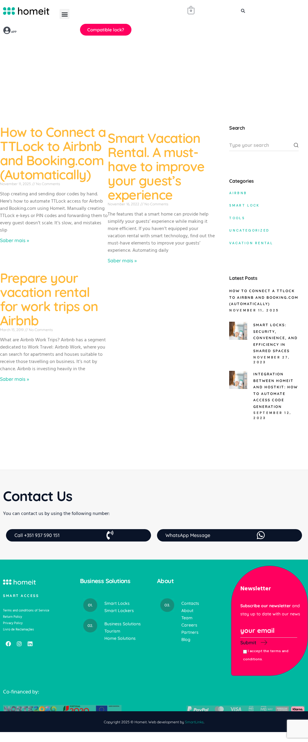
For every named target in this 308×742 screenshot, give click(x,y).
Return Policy (12, 616)
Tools (237, 218)
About (187, 610)
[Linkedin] (30, 643)
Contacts (190, 603)
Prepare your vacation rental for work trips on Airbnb (49, 299)
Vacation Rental (251, 243)
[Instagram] (19, 643)
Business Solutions (122, 624)
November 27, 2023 (271, 360)
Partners (190, 632)
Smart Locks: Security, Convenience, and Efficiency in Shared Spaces (275, 338)
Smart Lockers (119, 610)
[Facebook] (8, 643)
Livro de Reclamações (18, 629)
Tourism (112, 631)
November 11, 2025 (254, 310)
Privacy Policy (13, 623)
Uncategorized (249, 230)
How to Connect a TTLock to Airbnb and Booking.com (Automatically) (53, 153)
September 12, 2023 (272, 415)
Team (186, 617)
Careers (189, 625)
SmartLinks (194, 722)
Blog (185, 639)
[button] (64, 14)
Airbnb (238, 193)
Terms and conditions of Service (26, 610)
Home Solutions (120, 638)
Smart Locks (117, 603)
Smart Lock (244, 205)
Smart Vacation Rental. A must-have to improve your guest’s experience (156, 166)
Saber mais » (14, 240)
